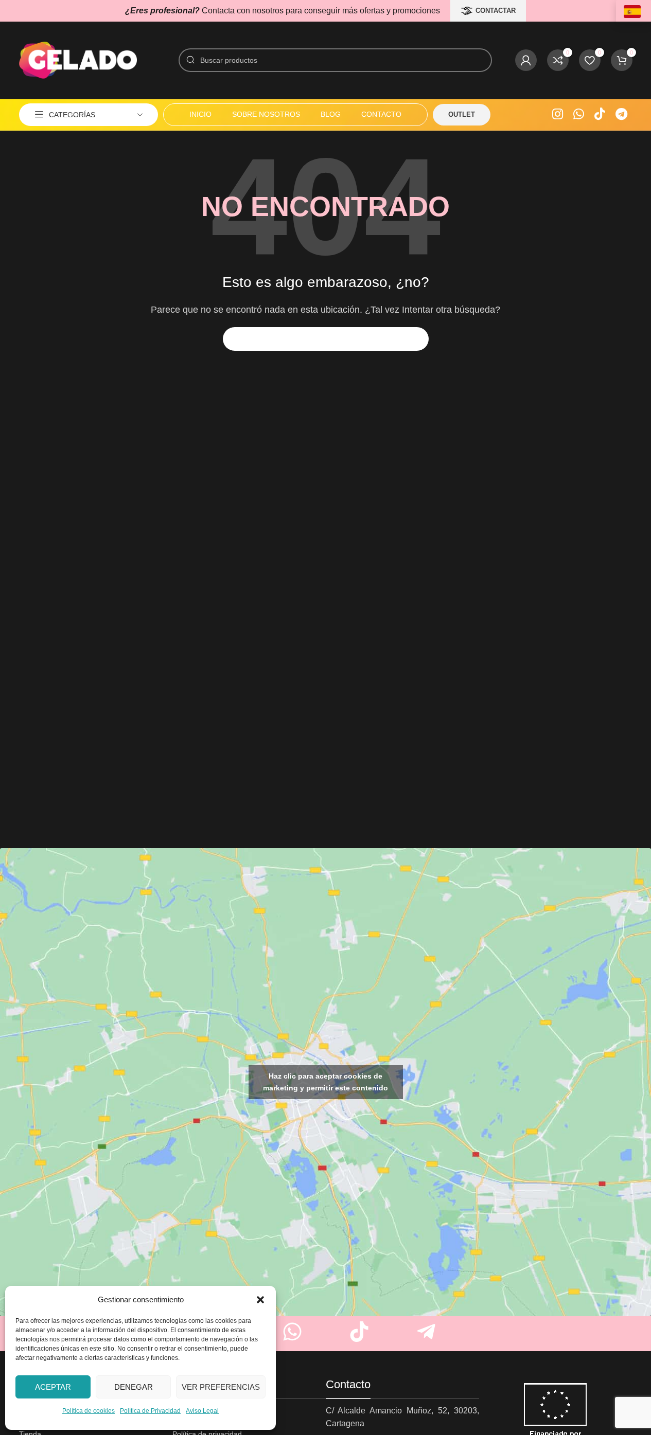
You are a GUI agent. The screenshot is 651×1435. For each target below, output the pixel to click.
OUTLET (461, 114)
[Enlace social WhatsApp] (578, 115)
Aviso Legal (202, 1410)
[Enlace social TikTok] (599, 115)
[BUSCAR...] (417, 339)
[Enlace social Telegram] (621, 115)
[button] (260, 1300)
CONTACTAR (496, 10)
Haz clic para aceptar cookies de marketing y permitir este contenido (325, 1082)
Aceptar (53, 1387)
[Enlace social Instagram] (557, 115)
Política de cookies (88, 1410)
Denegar (133, 1387)
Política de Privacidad (150, 1410)
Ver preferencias (221, 1387)
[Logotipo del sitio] (78, 59)
